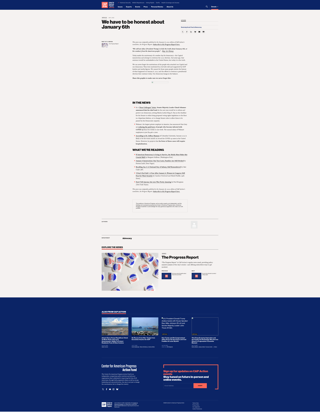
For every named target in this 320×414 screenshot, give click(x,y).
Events (137, 7)
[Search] (207, 8)
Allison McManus (144, 347)
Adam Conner (105, 347)
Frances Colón (209, 347)
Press (146, 7)
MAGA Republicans (138, 3)
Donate (214, 7)
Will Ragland (170, 347)
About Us (170, 7)
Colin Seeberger (135, 347)
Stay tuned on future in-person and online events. (186, 375)
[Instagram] (113, 389)
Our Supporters (196, 407)
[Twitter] (103, 389)
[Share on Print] (203, 32)
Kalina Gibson (195, 347)
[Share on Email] (199, 32)
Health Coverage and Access (170, 3)
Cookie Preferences (197, 409)
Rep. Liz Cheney (168, 51)
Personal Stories (157, 7)
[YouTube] (110, 389)
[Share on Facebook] (186, 32)
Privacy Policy (195, 405)
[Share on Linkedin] (191, 32)
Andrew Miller (151, 347)
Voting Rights (150, 3)
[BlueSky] (117, 389)
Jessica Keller (202, 347)
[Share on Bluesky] (195, 32)
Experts (129, 7)
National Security (125, 3)
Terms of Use (195, 403)
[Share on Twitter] (182, 32)
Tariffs (158, 3)
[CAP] (107, 404)
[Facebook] (106, 389)
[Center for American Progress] (105, 5)
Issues (120, 7)
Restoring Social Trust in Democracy (191, 27)
